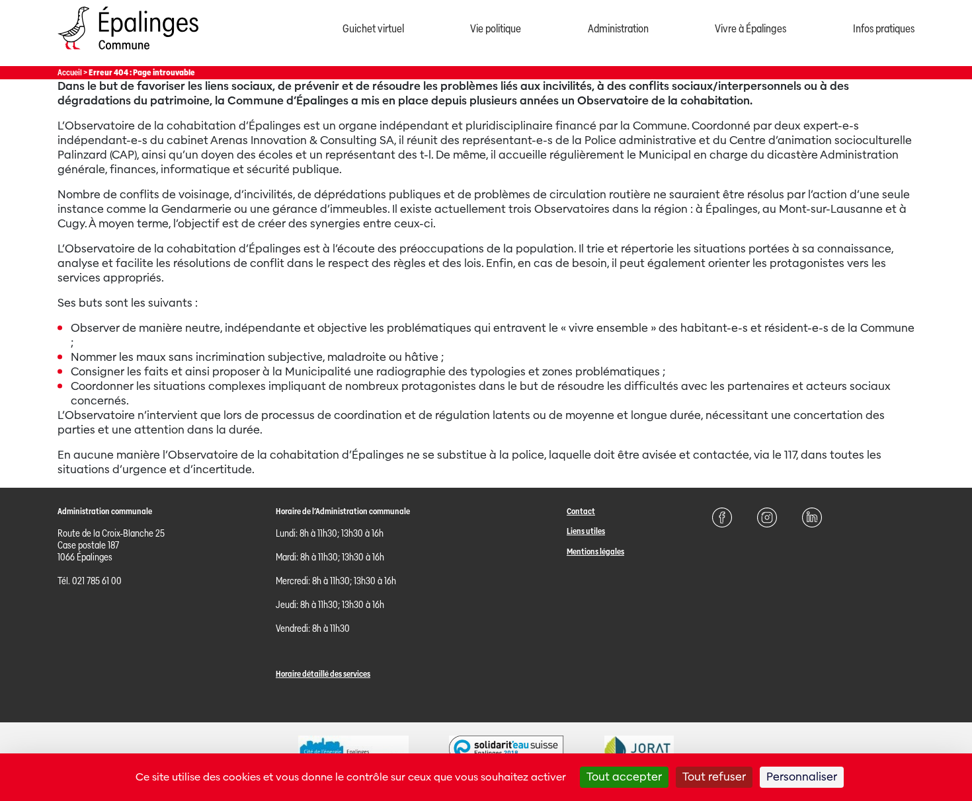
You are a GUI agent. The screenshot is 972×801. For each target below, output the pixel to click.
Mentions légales (595, 551)
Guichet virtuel (373, 29)
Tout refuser (714, 777)
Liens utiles (586, 531)
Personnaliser (801, 777)
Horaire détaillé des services (323, 673)
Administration (618, 29)
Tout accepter (624, 777)
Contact (581, 511)
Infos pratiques (883, 29)
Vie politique (495, 29)
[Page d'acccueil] (128, 52)
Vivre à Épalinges (750, 29)
